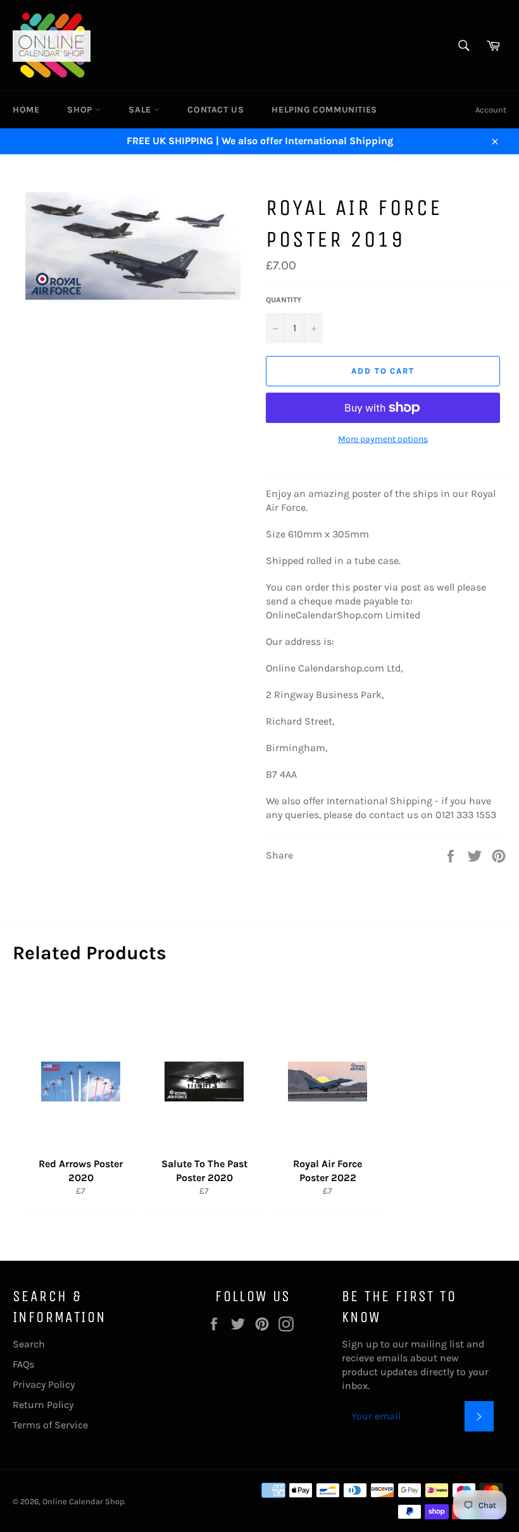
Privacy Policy (44, 1384)
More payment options (383, 439)
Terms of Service (50, 1425)
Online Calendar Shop (83, 1501)
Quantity (283, 299)
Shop (81, 109)
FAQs (23, 1364)
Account (490, 109)
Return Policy (43, 1405)
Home (26, 109)
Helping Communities (324, 109)
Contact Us (215, 109)
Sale (141, 109)
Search (29, 1344)
